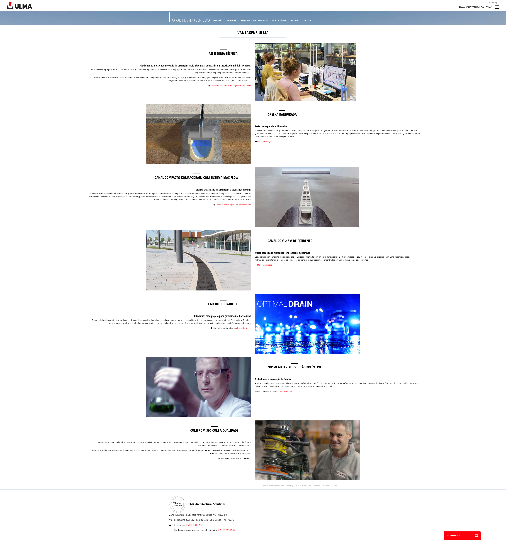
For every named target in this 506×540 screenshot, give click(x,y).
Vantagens (232, 20)
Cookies (333, 486)
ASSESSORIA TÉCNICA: (223, 53)
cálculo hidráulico (243, 328)
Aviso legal (290, 486)
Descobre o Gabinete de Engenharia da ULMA (231, 85)
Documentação (260, 20)
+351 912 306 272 (193, 525)
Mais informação (264, 141)
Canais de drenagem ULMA (191, 20)
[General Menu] (495, 7)
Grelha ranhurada (282, 114)
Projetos (245, 20)
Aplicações (218, 20)
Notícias (295, 20)
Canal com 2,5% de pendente (290, 240)
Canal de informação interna (273, 486)
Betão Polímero (279, 20)
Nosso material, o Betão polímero (294, 367)
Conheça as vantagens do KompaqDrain (233, 204)
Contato (307, 20)
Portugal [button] (495, 2)
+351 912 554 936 (226, 530)
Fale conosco (453, 535)
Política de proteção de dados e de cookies (312, 486)
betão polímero (286, 391)
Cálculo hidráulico (223, 303)
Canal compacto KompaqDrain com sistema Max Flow (196, 177)
